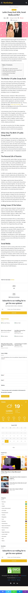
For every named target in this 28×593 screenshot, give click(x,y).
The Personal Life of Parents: (9, 71)
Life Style (4, 510)
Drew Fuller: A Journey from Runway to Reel (20, 331)
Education (4, 536)
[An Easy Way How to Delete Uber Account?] (5, 484)
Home (12, 7)
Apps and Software (6, 525)
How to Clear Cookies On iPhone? (16, 489)
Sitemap (18, 579)
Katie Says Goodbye (15, 104)
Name (2, 375)
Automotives (4, 523)
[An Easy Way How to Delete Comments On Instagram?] (5, 478)
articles (12, 279)
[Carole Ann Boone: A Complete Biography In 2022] (21, 338)
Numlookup (23, 575)
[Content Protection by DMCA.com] (14, 573)
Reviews (4, 501)
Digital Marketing (5, 532)
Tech (3, 504)
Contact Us (13, 579)
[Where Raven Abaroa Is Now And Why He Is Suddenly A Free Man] (7, 338)
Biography (16, 7)
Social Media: (6, 74)
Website (3, 385)
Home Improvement (6, 508)
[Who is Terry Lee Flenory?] (7, 325)
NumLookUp (18, 577)
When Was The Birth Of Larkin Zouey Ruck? (12, 70)
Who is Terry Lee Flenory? (6, 330)
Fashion (3, 514)
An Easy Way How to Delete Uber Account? (18, 483)
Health (3, 506)
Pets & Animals (5, 527)
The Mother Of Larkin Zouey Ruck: (10, 68)
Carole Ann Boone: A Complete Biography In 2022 (21, 344)
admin (6, 18)
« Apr (13, 447)
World (3, 540)
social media (4, 534)
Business (4, 521)
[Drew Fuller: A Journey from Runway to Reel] (21, 325)
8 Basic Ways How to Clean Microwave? (11, 472)
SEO (3, 538)
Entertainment (5, 512)
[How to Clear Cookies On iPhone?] (5, 490)
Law (3, 519)
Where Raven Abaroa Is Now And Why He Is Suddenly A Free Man (7, 345)
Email (2, 380)
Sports (3, 529)
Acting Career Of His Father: (9, 73)
